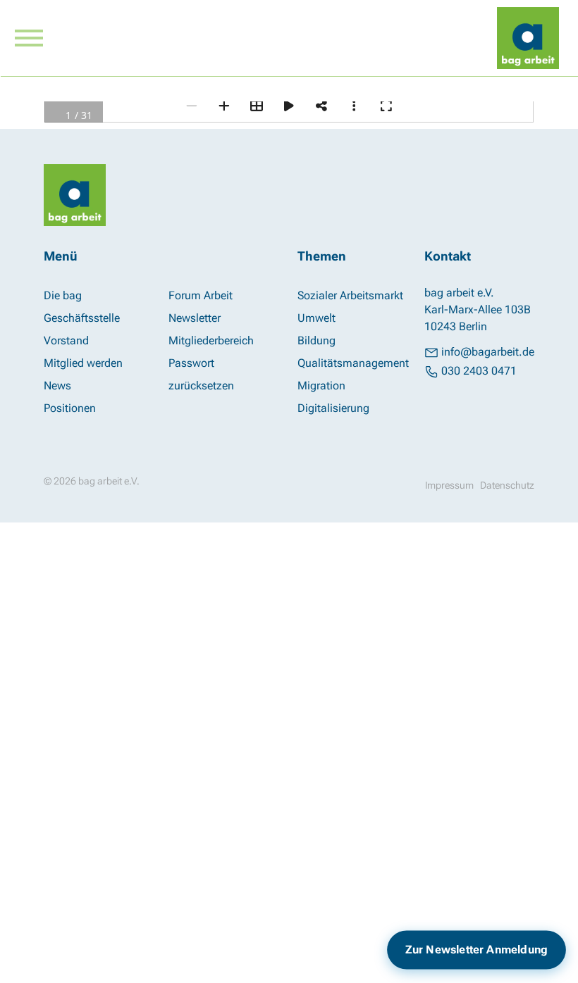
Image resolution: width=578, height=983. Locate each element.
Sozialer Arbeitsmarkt (350, 295)
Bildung (316, 340)
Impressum (449, 485)
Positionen (70, 408)
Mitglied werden (83, 363)
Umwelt (316, 318)
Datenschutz (507, 485)
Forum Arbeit (200, 295)
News (57, 385)
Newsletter (194, 318)
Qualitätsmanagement (353, 363)
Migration (321, 385)
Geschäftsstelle (82, 318)
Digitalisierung (333, 408)
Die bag (63, 295)
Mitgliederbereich (211, 340)
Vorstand (66, 340)
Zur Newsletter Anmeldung (476, 949)
